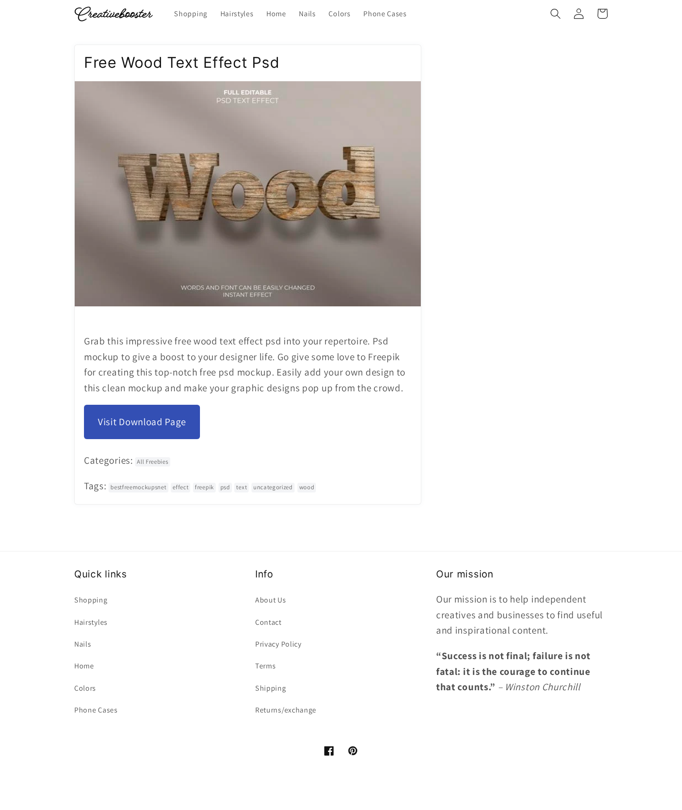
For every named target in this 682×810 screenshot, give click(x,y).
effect (180, 487)
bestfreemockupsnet (138, 487)
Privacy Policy (278, 644)
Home (84, 666)
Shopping (91, 600)
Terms (265, 666)
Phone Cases (96, 710)
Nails (82, 644)
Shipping (270, 688)
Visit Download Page (142, 421)
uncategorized (273, 487)
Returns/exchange (285, 710)
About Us (270, 600)
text (241, 487)
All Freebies (152, 462)
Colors (85, 688)
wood (307, 487)
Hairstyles (91, 622)
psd (225, 487)
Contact (268, 622)
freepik (204, 487)
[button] (555, 14)
